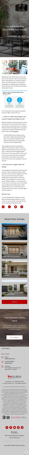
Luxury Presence (14, 437)
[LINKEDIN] (10, 427)
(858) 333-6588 (8, 363)
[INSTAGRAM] (6, 427)
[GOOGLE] (18, 427)
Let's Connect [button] (14, 337)
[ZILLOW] (22, 427)
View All (14, 301)
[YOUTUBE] (14, 427)
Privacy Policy (20, 445)
